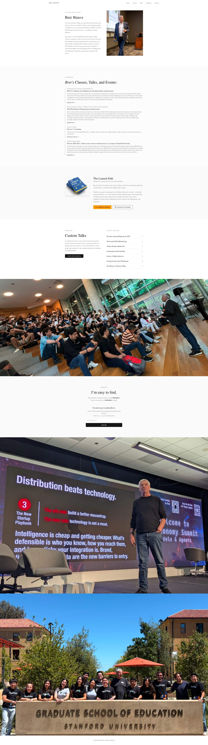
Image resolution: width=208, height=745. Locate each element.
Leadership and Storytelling (116, 251)
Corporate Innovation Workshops (118, 261)
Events (135, 3)
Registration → (71, 155)
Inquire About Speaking (74, 256)
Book (141, 3)
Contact (157, 3)
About (128, 3)
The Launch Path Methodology (117, 241)
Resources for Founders (124, 207)
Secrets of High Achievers (115, 256)
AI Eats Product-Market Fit (116, 246)
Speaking (148, 3)
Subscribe (104, 425)
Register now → (71, 102)
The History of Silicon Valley (116, 266)
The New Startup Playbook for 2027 (118, 236)
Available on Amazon (104, 207)
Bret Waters (54, 3)
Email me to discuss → (73, 137)
